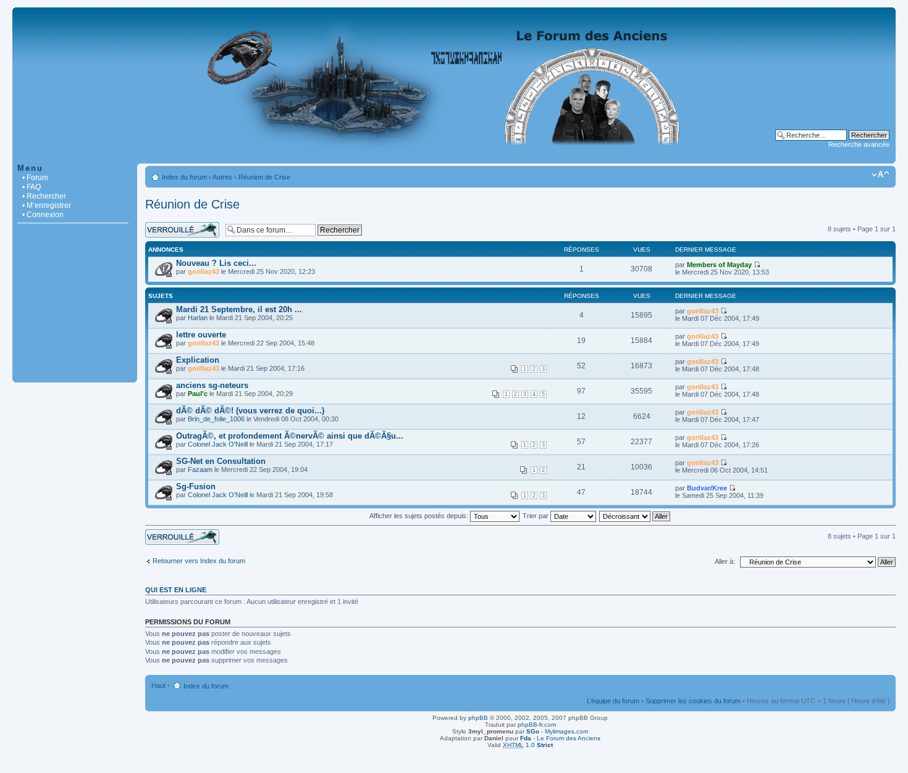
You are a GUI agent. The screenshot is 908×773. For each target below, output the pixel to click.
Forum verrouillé (169, 225)
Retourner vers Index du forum (199, 560)
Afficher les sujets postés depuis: (419, 515)
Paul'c (198, 393)
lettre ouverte (201, 334)
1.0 (528, 745)
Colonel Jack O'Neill (218, 444)
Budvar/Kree (707, 488)
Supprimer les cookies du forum (693, 701)
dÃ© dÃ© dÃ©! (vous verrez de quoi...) (250, 410)
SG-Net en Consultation (221, 461)
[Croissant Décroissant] (635, 515)
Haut (158, 685)
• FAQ (31, 187)
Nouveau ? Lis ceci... (216, 263)
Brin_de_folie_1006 (216, 419)
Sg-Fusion (196, 486)
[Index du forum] (454, 157)
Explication (197, 360)
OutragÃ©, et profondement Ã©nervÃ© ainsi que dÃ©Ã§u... (289, 435)
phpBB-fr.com (537, 724)
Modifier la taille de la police (880, 174)
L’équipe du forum (613, 701)
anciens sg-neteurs (212, 385)
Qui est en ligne (175, 589)
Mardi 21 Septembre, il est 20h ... (239, 309)
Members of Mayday (719, 264)
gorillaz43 (203, 271)
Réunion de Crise (264, 177)
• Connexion (43, 214)
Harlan (198, 317)
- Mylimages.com (557, 731)
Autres (222, 177)
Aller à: (725, 561)
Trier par (536, 515)
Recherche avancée (858, 144)
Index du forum (184, 177)
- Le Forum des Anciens (560, 738)
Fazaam (200, 469)
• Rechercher (44, 196)
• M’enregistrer (46, 205)
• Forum (35, 177)
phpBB (478, 717)
